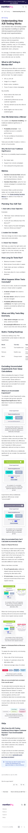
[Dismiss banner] (26, 2)
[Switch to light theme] (22, 827)
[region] (14, 352)
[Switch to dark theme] (24, 827)
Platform (4, 811)
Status (4, 817)
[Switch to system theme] (19, 827)
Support (4, 814)
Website (4, 809)
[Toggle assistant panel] (26, 7)
